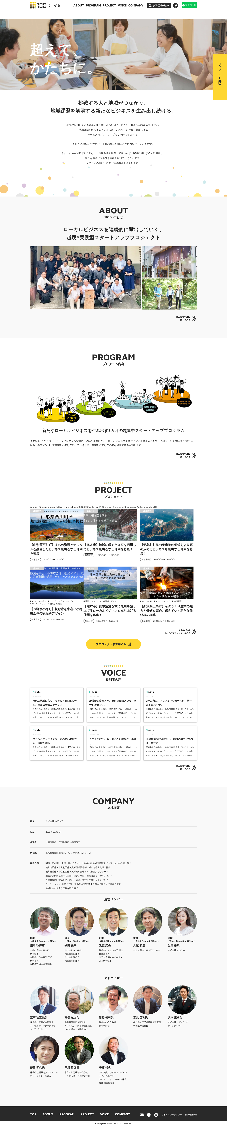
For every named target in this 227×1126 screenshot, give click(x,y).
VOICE (122, 5)
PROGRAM (93, 5)
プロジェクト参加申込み (111, 644)
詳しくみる (183, 318)
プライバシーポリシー (172, 1115)
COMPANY (135, 5)
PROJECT (109, 5)
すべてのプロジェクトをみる (177, 631)
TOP (33, 1114)
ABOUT (78, 5)
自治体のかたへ (159, 5)
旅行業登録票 (191, 1115)
